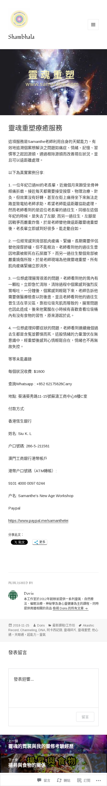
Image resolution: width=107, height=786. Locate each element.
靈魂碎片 (70, 630)
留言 (85, 717)
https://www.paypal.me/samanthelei (38, 520)
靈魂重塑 (84, 630)
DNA (41, 630)
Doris (41, 625)
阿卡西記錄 (54, 630)
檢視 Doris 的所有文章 (68, 608)
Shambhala (21, 37)
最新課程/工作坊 (63, 625)
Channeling (28, 630)
